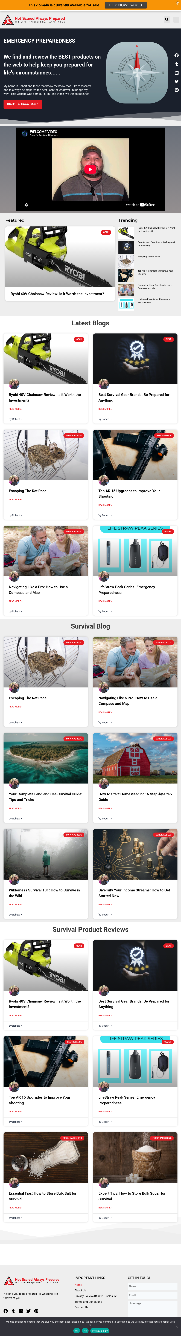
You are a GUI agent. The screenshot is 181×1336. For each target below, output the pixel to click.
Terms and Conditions (88, 1301)
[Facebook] (176, 55)
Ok (76, 1330)
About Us (80, 1290)
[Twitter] (176, 81)
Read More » (15, 409)
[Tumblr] (176, 64)
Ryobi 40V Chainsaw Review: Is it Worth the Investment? (57, 294)
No (85, 1330)
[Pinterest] (176, 90)
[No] (176, 1326)
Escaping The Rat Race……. (150, 256)
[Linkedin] (176, 72)
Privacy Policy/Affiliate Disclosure (96, 1296)
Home (78, 1284)
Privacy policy (100, 1330)
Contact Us (81, 1307)
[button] (176, 20)
